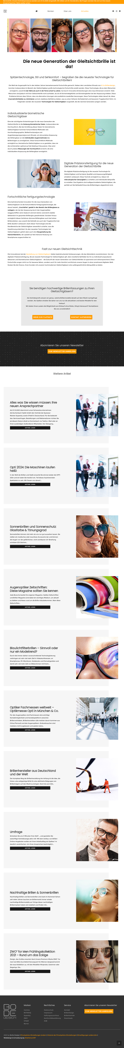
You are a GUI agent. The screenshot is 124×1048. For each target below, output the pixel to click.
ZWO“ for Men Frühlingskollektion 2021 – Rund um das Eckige (32, 953)
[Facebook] (113, 11)
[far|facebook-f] (106, 1035)
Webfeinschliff (30, 1038)
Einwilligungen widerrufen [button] (87, 1035)
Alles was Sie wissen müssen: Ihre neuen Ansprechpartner (33, 404)
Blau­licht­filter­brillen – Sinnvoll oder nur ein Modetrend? (34, 650)
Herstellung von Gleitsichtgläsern (38, 254)
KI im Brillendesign (108, 85)
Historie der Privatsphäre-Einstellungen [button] (61, 1035)
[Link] (5, 11)
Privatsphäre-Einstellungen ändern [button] (33, 1035)
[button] (55, 11)
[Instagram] (116, 11)
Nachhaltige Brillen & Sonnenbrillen (34, 892)
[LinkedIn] (119, 11)
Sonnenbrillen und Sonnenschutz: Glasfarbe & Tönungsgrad (33, 528)
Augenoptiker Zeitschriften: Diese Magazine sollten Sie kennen (34, 589)
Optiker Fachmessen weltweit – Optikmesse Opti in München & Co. (34, 709)
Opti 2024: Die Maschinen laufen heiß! (32, 469)
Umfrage (16, 832)
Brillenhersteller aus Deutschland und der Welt (33, 772)
